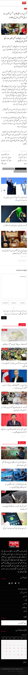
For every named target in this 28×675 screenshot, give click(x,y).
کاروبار (3, 330)
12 (18, 648)
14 (10, 648)
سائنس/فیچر (3, 448)
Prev (24, 260)
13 (14, 648)
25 (21, 654)
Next (20, 260)
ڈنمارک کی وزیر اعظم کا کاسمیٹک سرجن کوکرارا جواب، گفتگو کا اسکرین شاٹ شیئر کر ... (14, 386)
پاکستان (3, 349)
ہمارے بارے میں (11, 671)
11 (21, 648)
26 (18, 654)
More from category (20, 171)
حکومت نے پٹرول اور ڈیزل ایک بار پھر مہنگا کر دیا (15, 225)
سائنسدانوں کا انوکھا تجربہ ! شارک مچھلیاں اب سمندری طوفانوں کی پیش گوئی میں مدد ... (16, 485)
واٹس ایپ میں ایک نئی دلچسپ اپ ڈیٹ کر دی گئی (15, 528)
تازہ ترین (25, 9)
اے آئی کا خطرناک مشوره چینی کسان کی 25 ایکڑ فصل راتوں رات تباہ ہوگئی (14, 463)
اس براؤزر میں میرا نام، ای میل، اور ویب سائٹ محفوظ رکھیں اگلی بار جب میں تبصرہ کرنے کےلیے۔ (15, 312)
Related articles (21, 169)
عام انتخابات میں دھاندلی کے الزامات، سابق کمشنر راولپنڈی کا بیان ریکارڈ (6, 158)
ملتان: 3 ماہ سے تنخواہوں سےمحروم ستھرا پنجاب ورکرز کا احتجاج (14, 364)
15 (6, 648)
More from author (8, 169)
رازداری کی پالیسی (21, 671)
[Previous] (24, 436)
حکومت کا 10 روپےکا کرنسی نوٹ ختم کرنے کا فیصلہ (15, 344)
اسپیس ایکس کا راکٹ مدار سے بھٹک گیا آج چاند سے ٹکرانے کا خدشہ (15, 507)
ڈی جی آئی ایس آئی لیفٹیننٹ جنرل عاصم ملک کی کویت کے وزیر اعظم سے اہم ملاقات (14, 252)
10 (25, 648)
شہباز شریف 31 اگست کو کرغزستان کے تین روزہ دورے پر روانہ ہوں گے (15, 198)
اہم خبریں (6, 330)
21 (10, 651)
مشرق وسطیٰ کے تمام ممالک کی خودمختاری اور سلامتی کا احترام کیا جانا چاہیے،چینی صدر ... (14, 430)
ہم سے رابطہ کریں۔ (23, 672)
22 (6, 651)
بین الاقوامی (3, 371)
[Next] (22, 436)
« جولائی (25, 661)
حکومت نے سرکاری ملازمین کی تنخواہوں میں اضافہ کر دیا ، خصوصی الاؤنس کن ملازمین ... (14, 408)
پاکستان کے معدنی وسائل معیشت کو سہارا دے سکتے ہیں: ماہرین (22, 158)
